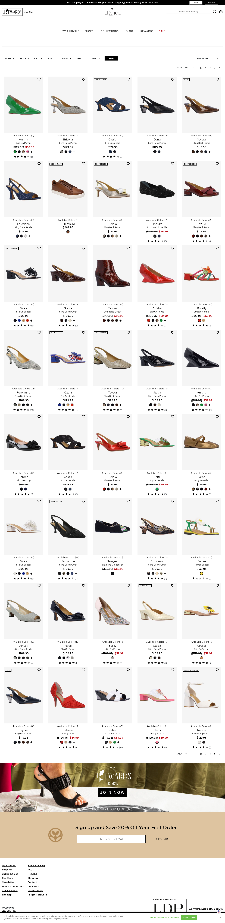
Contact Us (34, 882)
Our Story (7, 878)
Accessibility (35, 890)
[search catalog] (215, 12)
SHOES (89, 31)
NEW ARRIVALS (69, 31)
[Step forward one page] (215, 67)
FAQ (30, 869)
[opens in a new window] (4, 912)
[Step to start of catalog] (201, 67)
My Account (9, 865)
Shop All (7, 869)
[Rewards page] (18, 12)
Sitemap (7, 895)
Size (35, 58)
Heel (79, 58)
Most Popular (202, 58)
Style (94, 58)
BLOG (129, 31)
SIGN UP (211, 3)
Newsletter (8, 882)
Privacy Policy (10, 890)
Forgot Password (37, 895)
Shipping (33, 878)
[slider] (21, 156)
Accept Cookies (189, 917)
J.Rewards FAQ (36, 865)
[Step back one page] (206, 67)
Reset (111, 58)
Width (50, 58)
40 (186, 68)
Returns (32, 874)
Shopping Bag (10, 874)
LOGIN (196, 3)
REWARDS (147, 31)
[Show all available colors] (31, 151)
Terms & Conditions (13, 886)
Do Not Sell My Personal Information (163, 917)
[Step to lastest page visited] (219, 67)
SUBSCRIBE (162, 839)
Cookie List (34, 886)
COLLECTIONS (110, 31)
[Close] (221, 917)
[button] (23, 104)
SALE (162, 31)
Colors (65, 58)
